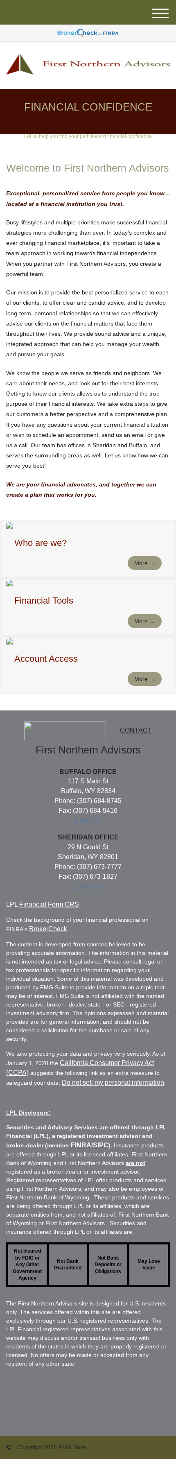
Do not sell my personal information (113, 1082)
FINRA (81, 1145)
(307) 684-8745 (99, 800)
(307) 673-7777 (99, 866)
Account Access (46, 659)
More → (144, 563)
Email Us (88, 820)
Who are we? (40, 543)
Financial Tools (43, 600)
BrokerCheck (48, 928)
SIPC (100, 1145)
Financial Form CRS (49, 904)
